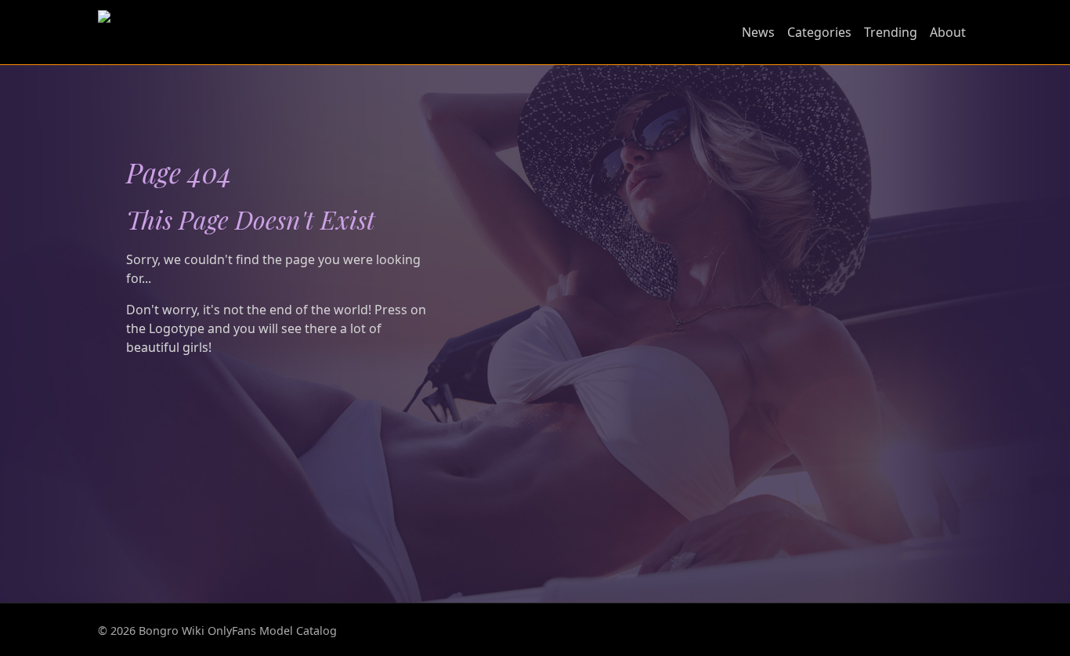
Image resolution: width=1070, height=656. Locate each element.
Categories (819, 32)
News (758, 32)
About (948, 32)
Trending (890, 32)
